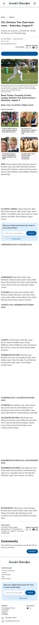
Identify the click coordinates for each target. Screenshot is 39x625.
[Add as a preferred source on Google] (19, 47)
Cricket (11, 17)
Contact (4, 573)
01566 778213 (11, 618)
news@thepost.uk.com (12, 621)
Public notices (6, 579)
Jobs (3, 577)
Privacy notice (16, 238)
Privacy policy (6, 575)
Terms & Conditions (8, 571)
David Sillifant (7, 39)
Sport (3, 17)
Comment (32, 551)
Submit (31, 233)
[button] (4, 3)
